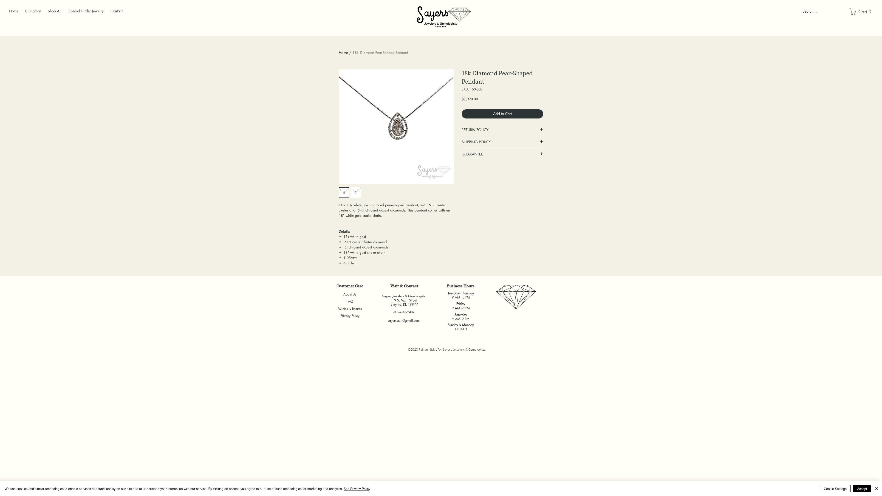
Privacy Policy (349, 315)
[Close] (876, 488)
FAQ (350, 301)
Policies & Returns (350, 309)
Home (343, 52)
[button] (861, 11)
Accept (862, 488)
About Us (349, 294)
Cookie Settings (835, 488)
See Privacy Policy (357, 488)
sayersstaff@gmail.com (404, 320)
